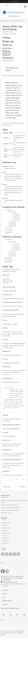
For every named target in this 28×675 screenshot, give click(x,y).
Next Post (22, 486)
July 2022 (4, 525)
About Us (4, 593)
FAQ (14, 271)
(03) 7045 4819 (6, 580)
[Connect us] (2, 554)
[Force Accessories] (14, 5)
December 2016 (6, 533)
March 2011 (5, 543)
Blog (6, 20)
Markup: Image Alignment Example (10, 510)
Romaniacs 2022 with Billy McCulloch (10, 507)
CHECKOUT (16, 16)
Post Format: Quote (5, 512)
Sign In (16, 1)
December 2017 (6, 528)
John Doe (5, 137)
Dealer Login (5, 590)
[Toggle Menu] (25, 6)
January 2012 (5, 540)
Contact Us (5, 604)
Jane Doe (5, 143)
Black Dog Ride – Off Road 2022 (9, 505)
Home (2, 20)
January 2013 (5, 538)
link (15, 290)
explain (18, 200)
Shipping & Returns (7, 600)
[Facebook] (3, 571)
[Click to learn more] (3, 614)
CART (10, 16)
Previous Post (6, 486)
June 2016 (4, 535)
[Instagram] (7, 571)
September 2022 (6, 523)
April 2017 (5, 530)
